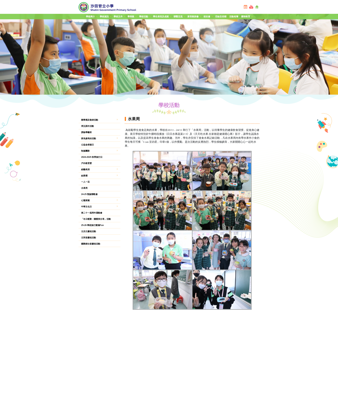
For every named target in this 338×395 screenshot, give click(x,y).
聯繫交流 (178, 16)
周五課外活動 (87, 126)
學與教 (131, 16)
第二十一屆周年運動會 (91, 213)
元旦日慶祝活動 (88, 231)
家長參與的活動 (88, 138)
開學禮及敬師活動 (89, 120)
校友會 (207, 16)
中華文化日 (86, 206)
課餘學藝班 (86, 132)
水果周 (84, 188)
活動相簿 (233, 16)
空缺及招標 (220, 16)
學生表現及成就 (161, 16)
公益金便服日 (87, 145)
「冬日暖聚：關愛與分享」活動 (96, 219)
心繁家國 (85, 200)
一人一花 (85, 182)
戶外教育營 (86, 163)
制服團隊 (85, 151)
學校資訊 (104, 16)
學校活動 (143, 16)
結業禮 (84, 176)
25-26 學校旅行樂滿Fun (92, 225)
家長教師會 (193, 16)
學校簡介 (90, 16)
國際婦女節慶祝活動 (90, 244)
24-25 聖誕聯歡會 (89, 194)
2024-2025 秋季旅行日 (91, 157)
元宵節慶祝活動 (88, 237)
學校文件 (118, 16)
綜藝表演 (85, 169)
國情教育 (245, 16)
